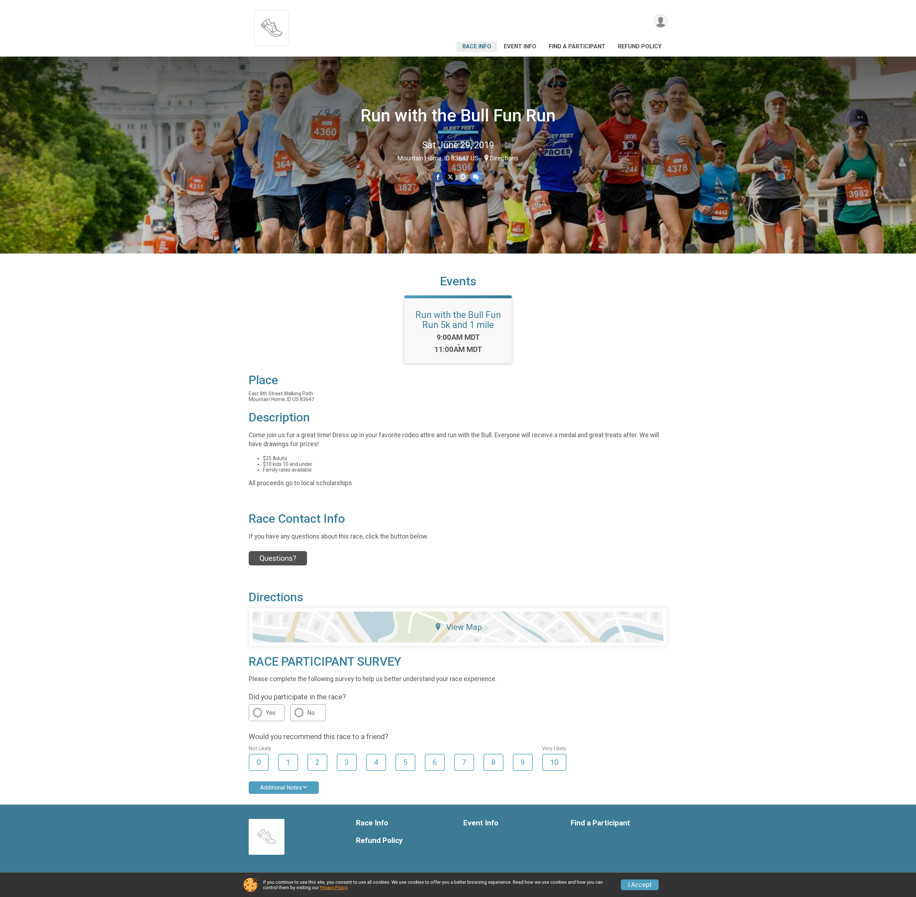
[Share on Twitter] (450, 177)
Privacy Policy (333, 887)
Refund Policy (640, 46)
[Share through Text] (475, 177)
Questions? (277, 558)
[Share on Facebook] (438, 177)
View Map (464, 627)
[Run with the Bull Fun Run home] (271, 26)
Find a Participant (577, 46)
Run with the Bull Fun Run (458, 115)
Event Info (520, 46)
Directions (504, 158)
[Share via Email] (463, 177)
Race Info (476, 46)
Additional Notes (281, 787)
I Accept (640, 884)
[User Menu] (660, 21)
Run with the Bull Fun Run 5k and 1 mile (458, 319)
